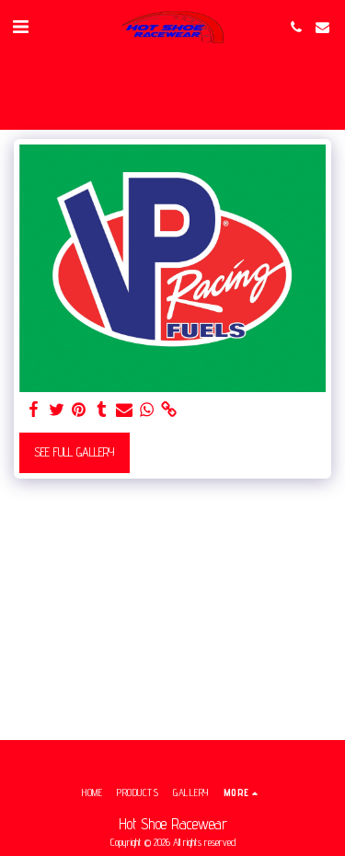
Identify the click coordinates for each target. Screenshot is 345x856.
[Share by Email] (124, 410)
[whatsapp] (147, 410)
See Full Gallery (74, 452)
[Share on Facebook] (34, 410)
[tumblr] (102, 410)
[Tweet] (57, 410)
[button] (20, 26)
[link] (169, 410)
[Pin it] (79, 410)
